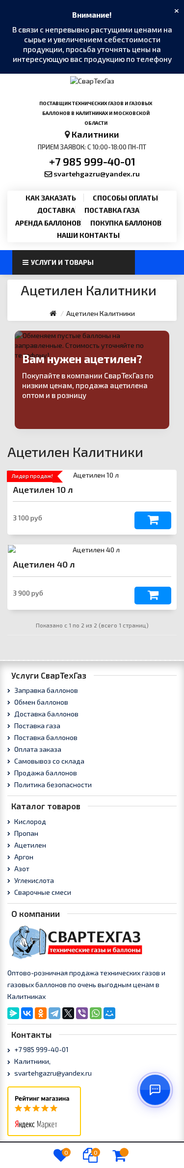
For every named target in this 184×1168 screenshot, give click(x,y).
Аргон (23, 857)
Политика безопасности (52, 784)
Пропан (25, 833)
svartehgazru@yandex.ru (96, 173)
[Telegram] (54, 1013)
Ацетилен (29, 845)
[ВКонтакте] (27, 1013)
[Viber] (82, 1013)
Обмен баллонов (40, 702)
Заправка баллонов (45, 690)
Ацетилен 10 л (43, 489)
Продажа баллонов (45, 773)
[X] (68, 1013)
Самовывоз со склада (48, 761)
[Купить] (152, 520)
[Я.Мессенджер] (13, 1013)
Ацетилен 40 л (44, 564)
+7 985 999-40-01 (92, 161)
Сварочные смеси (42, 892)
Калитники (95, 134)
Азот (21, 868)
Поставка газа (111, 210)
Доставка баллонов (46, 714)
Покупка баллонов (125, 223)
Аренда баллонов (48, 223)
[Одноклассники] (41, 1013)
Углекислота (33, 880)
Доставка (56, 210)
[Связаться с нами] (155, 1090)
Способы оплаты (125, 198)
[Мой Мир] (109, 1013)
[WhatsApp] (96, 1013)
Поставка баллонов (45, 737)
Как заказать (51, 198)
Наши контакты (88, 235)
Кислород (29, 821)
